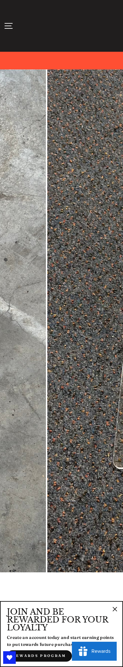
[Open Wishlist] (9, 657)
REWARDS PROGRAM (39, 655)
